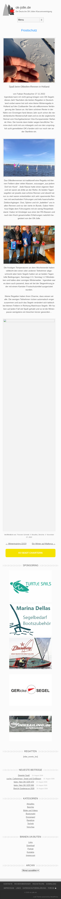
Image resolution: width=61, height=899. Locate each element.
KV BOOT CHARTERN (30, 553)
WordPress (54, 897)
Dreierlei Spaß (24, 775)
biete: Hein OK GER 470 (24, 782)
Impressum (30, 855)
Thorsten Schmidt (23, 534)
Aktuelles (34, 534)
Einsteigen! (30, 817)
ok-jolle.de (23, 7)
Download (30, 845)
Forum (51, 888)
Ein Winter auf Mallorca (43, 544)
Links (30, 842)
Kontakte (30, 852)
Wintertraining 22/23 (16, 544)
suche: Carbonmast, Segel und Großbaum (24, 779)
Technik (30, 824)
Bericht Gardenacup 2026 (23, 788)
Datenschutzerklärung (34, 888)
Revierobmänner (22, 884)
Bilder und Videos (30, 810)
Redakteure (38, 884)
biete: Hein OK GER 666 (24, 785)
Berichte (41, 534)
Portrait (30, 849)
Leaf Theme (37, 897)
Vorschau (30, 827)
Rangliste (30, 820)
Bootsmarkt (30, 814)
